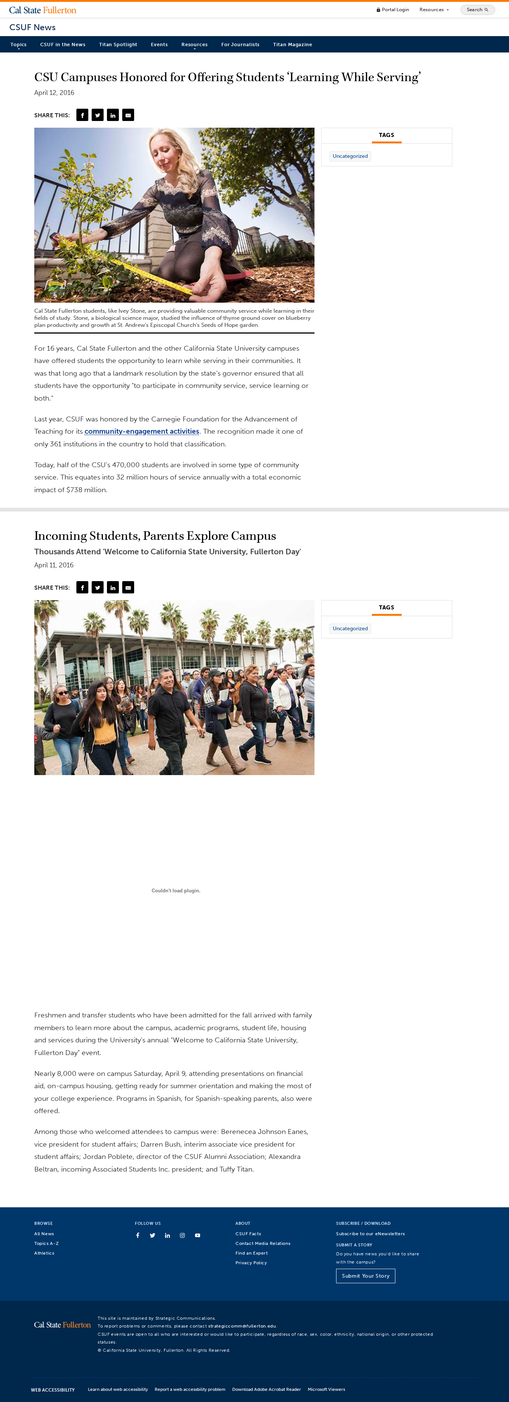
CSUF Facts (248, 1233)
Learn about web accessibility (118, 1389)
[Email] (128, 115)
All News (44, 1233)
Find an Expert (251, 1253)
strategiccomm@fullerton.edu (242, 1326)
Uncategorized (350, 156)
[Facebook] (82, 115)
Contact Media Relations (262, 1243)
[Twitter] (98, 115)
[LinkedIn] (113, 115)
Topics (18, 44)
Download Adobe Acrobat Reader (266, 1389)
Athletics (44, 1253)
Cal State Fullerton (42, 9)
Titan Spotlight (118, 44)
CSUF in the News (62, 44)
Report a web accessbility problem (190, 1389)
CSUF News (32, 27)
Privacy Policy (251, 1262)
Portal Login (392, 9)
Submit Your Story (365, 1276)
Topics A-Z (46, 1243)
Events (159, 44)
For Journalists (240, 44)
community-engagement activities (142, 431)
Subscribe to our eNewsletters (370, 1233)
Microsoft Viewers (326, 1389)
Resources (435, 9)
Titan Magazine (292, 44)
